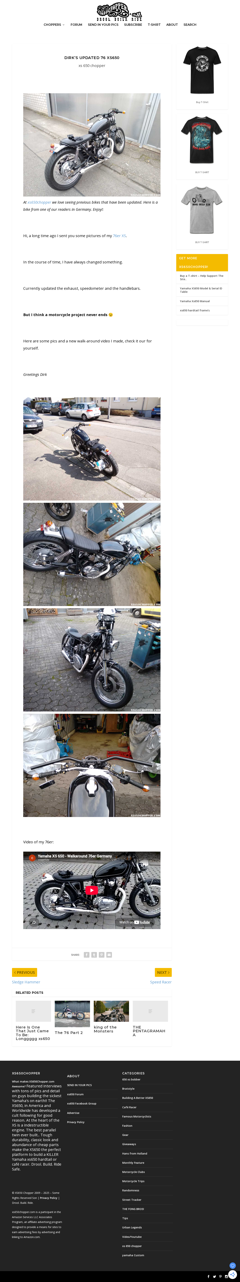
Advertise (73, 1113)
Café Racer (129, 1107)
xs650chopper (39, 202)
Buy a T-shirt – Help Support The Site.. (201, 277)
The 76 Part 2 (69, 1032)
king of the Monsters (105, 1029)
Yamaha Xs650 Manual (195, 301)
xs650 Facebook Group (81, 1103)
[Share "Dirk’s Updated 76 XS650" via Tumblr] (94, 955)
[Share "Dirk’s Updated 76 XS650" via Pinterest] (101, 955)
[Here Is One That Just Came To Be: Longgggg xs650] (33, 1011)
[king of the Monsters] (111, 1011)
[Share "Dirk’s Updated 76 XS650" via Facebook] (86, 955)
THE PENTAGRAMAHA (149, 1031)
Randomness (130, 1190)
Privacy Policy (48, 1198)
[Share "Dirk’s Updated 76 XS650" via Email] (109, 955)
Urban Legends (132, 1227)
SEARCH (190, 25)
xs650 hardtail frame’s (195, 310)
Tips (125, 1218)
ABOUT (172, 25)
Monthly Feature (133, 1162)
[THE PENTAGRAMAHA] (150, 1011)
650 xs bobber (131, 1079)
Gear (125, 1135)
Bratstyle (128, 1088)
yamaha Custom (133, 1255)
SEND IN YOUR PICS (103, 25)
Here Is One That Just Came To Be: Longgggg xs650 (33, 1033)
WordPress (73, 1277)
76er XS (119, 235)
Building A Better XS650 (137, 1098)
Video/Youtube (132, 1237)
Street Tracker (131, 1200)
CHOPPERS (52, 25)
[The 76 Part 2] (72, 1014)
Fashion (127, 1125)
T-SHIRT (154, 25)
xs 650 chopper (92, 65)
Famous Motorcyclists (136, 1116)
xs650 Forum (75, 1094)
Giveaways (129, 1144)
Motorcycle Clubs (133, 1172)
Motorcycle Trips (133, 1181)
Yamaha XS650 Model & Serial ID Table (201, 290)
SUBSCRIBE (133, 25)
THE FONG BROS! (133, 1209)
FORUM (76, 25)
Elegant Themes (38, 1277)
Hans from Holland (134, 1153)
